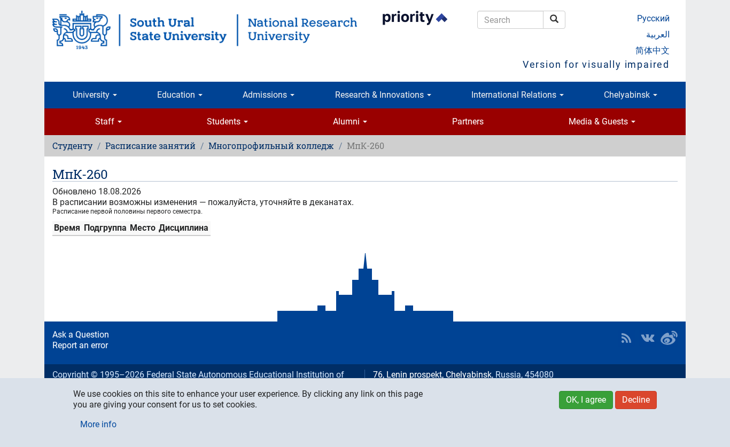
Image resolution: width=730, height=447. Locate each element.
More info (98, 424)
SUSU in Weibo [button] (669, 338)
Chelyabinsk (628, 95)
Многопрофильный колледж (271, 145)
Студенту (72, 145)
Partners (468, 121)
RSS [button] (626, 338)
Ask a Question (80, 335)
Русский (653, 18)
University (92, 95)
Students (225, 121)
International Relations (514, 95)
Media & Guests (599, 121)
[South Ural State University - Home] (204, 30)
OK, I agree (586, 400)
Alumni (347, 121)
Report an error (80, 345)
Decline (636, 400)
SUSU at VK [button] (647, 338)
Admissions (266, 95)
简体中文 (652, 50)
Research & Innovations (380, 95)
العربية (658, 34)
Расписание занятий (150, 145)
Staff (106, 121)
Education (177, 95)
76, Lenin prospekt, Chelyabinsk (432, 375)
